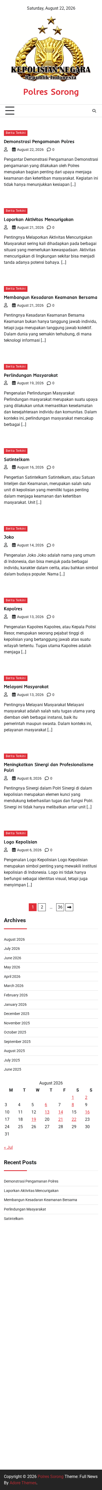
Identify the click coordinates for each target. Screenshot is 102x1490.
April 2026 (12, 976)
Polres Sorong (51, 91)
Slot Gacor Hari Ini (20, 1332)
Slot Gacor (13, 1432)
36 (60, 907)
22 (74, 1119)
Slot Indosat (15, 1357)
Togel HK (12, 1244)
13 (47, 1112)
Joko (9, 537)
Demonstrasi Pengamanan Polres (39, 141)
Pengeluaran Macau (22, 1307)
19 (33, 1119)
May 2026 (12, 967)
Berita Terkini (16, 133)
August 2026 (14, 939)
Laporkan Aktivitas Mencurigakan (38, 219)
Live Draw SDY (17, 1257)
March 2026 (14, 986)
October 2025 (15, 1032)
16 (87, 1112)
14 (60, 1112)
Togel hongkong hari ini (25, 1232)
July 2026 (12, 948)
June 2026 (12, 958)
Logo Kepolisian (20, 841)
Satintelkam (17, 459)
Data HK (11, 1445)
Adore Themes (23, 1482)
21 (60, 1119)
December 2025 (16, 1014)
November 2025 (17, 1023)
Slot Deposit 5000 (20, 1345)
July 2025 (12, 1060)
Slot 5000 (13, 1395)
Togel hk (12, 1319)
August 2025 (14, 1051)
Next (69, 907)
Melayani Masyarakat (26, 686)
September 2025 (17, 1042)
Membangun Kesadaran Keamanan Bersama (50, 297)
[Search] (94, 111)
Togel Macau (16, 1269)
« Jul (8, 1147)
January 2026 (15, 1004)
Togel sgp (13, 1294)
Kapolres (13, 608)
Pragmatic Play (18, 1407)
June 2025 (12, 1069)
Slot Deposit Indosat (22, 1282)
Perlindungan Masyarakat (31, 375)
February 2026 (16, 995)
